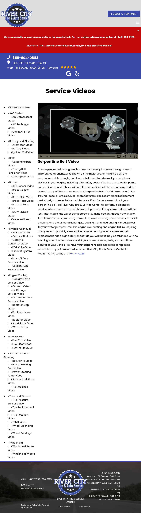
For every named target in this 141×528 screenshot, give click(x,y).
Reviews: (49, 68)
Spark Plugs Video (23, 323)
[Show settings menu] (130, 156)
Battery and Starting (21, 141)
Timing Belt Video (23, 176)
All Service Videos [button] (19, 107)
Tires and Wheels (19, 396)
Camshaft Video (22, 236)
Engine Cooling (18, 275)
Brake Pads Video (23, 201)
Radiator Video (21, 319)
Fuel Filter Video (21, 344)
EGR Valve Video (22, 247)
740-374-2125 (76, 253)
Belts (12, 158)
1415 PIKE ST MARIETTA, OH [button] (30, 63)
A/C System (16, 113)
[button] (68, 73)
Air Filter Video (21, 232)
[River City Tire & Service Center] (16, 14)
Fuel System (16, 336)
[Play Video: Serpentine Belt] (88, 128)
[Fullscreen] (135, 156)
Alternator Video (22, 145)
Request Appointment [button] (124, 13)
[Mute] (124, 156)
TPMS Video (19, 422)
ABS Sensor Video (23, 186)
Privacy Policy (64, 506)
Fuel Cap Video (21, 340)
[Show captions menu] (119, 156)
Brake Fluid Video (22, 197)
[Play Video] (41, 156)
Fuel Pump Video (22, 347)
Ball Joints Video (22, 361)
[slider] (83, 156)
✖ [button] (138, 30)
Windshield (16, 442)
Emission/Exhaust (20, 228)
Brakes (13, 182)
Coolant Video (21, 286)
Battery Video (20, 148)
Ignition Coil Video (23, 152)
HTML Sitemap (85, 506)
